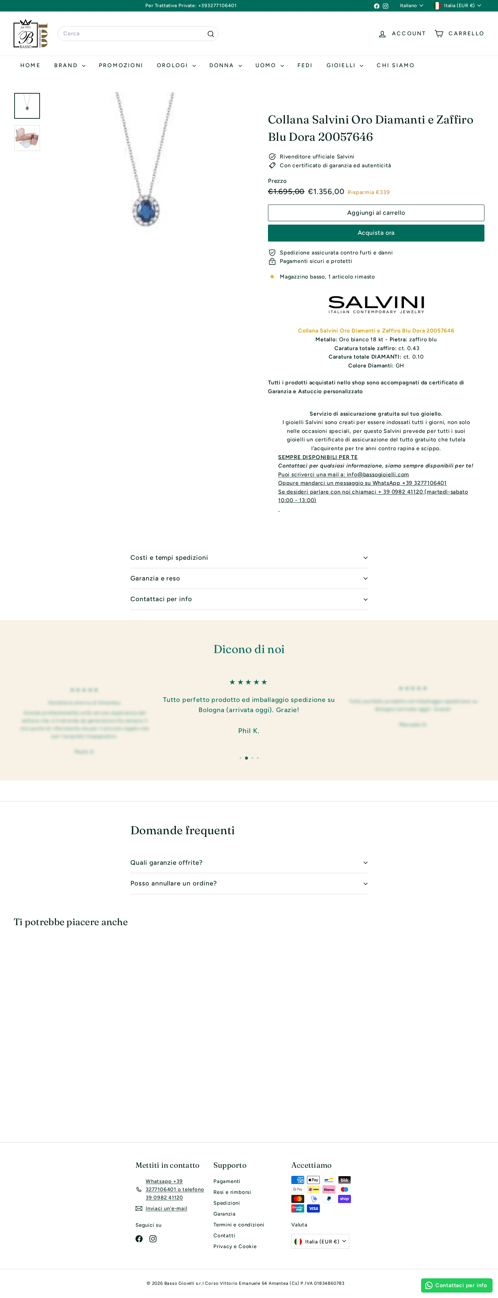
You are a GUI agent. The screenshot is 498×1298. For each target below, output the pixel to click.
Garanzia (224, 1214)
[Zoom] (145, 192)
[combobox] (138, 33)
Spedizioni (226, 1203)
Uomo (267, 65)
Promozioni (121, 65)
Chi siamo (396, 65)
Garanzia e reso (155, 578)
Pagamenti (227, 1181)
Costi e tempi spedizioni (169, 557)
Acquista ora (376, 232)
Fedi (305, 65)
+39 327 (413, 483)
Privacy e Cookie (235, 1246)
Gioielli (342, 65)
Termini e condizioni (239, 1225)
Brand (67, 65)
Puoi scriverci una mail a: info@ (320, 474)
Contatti (224, 1236)
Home (30, 65)
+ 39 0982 (392, 492)
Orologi (174, 65)
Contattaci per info (161, 599)
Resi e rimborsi (232, 1192)
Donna (223, 65)
